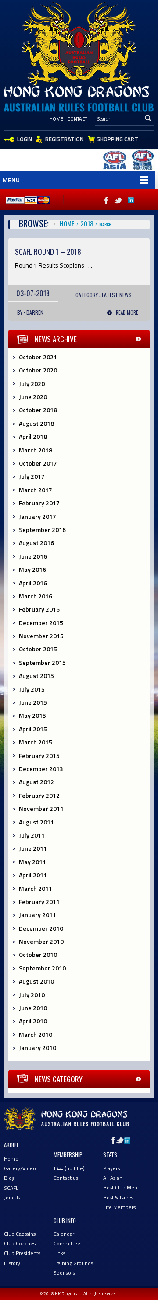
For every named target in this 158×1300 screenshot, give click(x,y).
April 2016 (33, 582)
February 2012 (39, 795)
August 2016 (36, 542)
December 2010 (41, 928)
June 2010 (33, 1007)
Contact (77, 118)
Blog (9, 1178)
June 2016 (33, 556)
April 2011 (33, 874)
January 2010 (37, 1047)
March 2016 (35, 596)
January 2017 (37, 516)
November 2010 (41, 941)
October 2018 (38, 409)
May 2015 (32, 715)
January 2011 (37, 914)
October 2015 (38, 648)
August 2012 (36, 781)
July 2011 (32, 835)
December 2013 (41, 768)
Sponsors (64, 1273)
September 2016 (42, 529)
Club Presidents (22, 1253)
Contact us (66, 1178)
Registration (64, 139)
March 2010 (35, 1034)
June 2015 (33, 702)
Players (111, 1168)
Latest (110, 295)
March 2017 (35, 489)
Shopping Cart (117, 139)
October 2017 (38, 463)
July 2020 (32, 383)
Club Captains (20, 1234)
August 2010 (36, 981)
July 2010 (32, 994)
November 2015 (41, 635)
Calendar (64, 1234)
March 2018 (35, 450)
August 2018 (36, 423)
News (125, 295)
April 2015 (33, 728)
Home (56, 118)
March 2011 (35, 888)
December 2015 (41, 622)
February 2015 (39, 755)
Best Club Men (120, 1187)
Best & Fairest (119, 1197)
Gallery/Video (20, 1168)
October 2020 (38, 370)
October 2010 (38, 954)
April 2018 (33, 436)
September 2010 (42, 968)
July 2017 (32, 476)
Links (59, 1253)
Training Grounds (73, 1263)
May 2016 (32, 569)
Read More (127, 312)
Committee (67, 1243)
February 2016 (39, 609)
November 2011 (41, 808)
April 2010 (33, 1020)
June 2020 (33, 396)
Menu (11, 179)
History (12, 1263)
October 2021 (38, 356)
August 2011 (36, 822)
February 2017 (39, 502)
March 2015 (35, 742)
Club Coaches (20, 1243)
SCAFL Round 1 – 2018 (48, 251)
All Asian (112, 1178)
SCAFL (11, 1188)
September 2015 (42, 662)
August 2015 (36, 675)
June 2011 (33, 848)
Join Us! (13, 1197)
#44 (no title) (69, 1168)
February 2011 (39, 901)
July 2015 (32, 689)
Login (24, 139)
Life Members (119, 1207)
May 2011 (32, 861)
